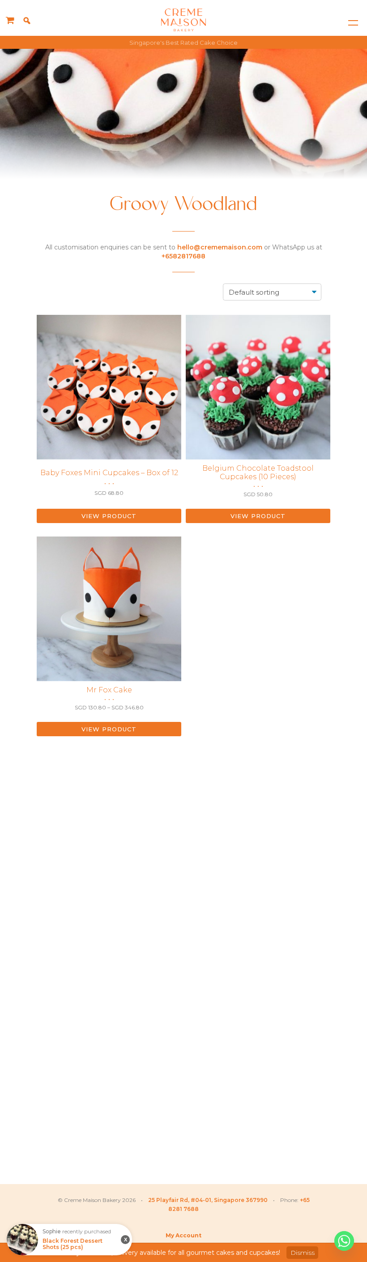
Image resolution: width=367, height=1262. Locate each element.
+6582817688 (183, 256)
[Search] (27, 21)
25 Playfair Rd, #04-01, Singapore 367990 (208, 1200)
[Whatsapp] (344, 1241)
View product (109, 515)
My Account (183, 1235)
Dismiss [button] (302, 1253)
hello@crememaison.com (219, 247)
